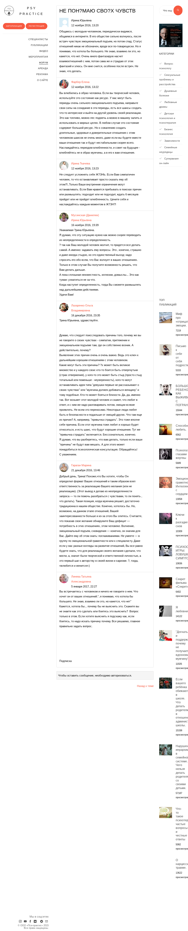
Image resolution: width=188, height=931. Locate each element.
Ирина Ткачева (80, 163)
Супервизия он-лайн (169, 161)
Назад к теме (145, 685)
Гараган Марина (81, 465)
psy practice (31, 11)
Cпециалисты (38, 39)
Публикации (39, 45)
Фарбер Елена (80, 81)
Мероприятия (38, 57)
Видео (43, 51)
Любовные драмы (168, 104)
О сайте (42, 80)
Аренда (43, 68)
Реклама (42, 74)
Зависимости (172, 140)
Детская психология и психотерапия (167, 118)
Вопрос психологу (166, 66)
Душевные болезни (168, 93)
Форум (43, 62)
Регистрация (36, 26)
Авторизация (14, 26)
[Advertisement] (170, 234)
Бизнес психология (166, 131)
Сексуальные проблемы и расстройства (169, 79)
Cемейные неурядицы (168, 149)
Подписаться (170, 909)
